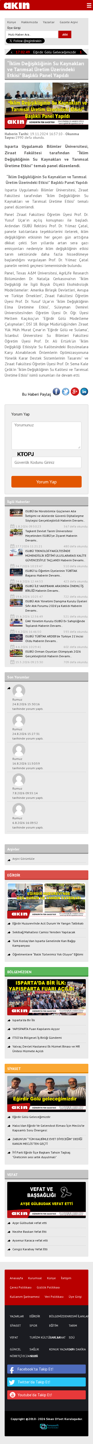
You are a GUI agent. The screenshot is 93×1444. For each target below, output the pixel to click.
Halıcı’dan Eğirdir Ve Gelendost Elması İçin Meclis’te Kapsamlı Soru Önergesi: (48, 1128)
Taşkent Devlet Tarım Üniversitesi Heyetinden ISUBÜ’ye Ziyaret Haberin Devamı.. (51, 535)
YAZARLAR (17, 1316)
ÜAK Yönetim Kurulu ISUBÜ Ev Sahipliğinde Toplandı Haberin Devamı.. (55, 623)
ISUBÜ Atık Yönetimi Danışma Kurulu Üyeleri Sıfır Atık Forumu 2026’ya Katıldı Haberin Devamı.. (56, 605)
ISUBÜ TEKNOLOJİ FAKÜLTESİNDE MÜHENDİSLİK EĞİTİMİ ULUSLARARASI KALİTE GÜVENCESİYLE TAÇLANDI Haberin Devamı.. (55, 555)
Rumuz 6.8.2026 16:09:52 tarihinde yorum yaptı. (27, 822)
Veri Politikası (54, 1296)
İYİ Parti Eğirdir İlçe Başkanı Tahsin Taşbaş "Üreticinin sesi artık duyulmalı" (41, 1154)
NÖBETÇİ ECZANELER (17, 1356)
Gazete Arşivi (69, 22)
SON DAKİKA (76, 1349)
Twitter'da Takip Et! (34, 1382)
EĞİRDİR (34, 1316)
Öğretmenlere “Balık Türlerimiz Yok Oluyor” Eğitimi (47, 954)
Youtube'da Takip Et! (35, 1394)
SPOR (33, 1325)
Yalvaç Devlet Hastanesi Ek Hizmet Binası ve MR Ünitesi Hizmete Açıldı (46, 1048)
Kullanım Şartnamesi (25, 1296)
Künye (11, 22)
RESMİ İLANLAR (76, 1316)
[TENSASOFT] (49, 1426)
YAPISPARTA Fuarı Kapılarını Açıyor (36, 1029)
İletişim (66, 1278)
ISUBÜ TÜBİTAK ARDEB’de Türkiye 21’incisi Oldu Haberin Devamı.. (54, 638)
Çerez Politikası (21, 1287)
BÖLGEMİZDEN (56, 1316)
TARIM (73, 1325)
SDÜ (72, 1337)
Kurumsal (35, 1278)
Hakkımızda (29, 22)
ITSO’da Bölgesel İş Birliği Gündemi (37, 1038)
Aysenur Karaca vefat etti (30, 1240)
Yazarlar (49, 22)
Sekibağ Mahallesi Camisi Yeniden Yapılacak (43, 932)
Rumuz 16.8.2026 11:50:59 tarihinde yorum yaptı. (27, 763)
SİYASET (15, 1325)
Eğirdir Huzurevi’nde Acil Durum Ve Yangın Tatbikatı (47, 923)
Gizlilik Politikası (48, 1287)
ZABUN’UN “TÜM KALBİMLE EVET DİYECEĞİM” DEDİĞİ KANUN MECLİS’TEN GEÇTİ (47, 1141)
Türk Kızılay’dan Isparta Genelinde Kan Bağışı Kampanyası (43, 943)
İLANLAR (54, 1337)
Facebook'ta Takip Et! (35, 1369)
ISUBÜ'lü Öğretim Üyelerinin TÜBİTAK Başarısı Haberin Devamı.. (51, 573)
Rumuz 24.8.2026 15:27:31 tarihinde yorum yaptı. (27, 733)
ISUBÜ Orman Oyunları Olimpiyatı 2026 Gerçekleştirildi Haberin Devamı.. (53, 654)
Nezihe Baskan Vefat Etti (29, 1232)
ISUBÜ (33, 1356)
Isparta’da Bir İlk (23, 1020)
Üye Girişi (13, 28)
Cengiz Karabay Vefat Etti (30, 1249)
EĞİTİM (53, 1325)
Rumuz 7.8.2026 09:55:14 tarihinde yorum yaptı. (27, 793)
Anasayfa (16, 1278)
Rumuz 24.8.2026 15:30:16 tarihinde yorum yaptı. (27, 704)
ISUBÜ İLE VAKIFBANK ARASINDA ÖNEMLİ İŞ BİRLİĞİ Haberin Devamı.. (54, 588)
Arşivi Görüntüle (23, 859)
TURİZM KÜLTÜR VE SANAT (36, 1337)
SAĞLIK (34, 1349)
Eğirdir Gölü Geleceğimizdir (51, 52)
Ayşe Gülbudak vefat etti (29, 1223)
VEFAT (14, 1337)
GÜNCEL (15, 1349)
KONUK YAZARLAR (56, 1349)
